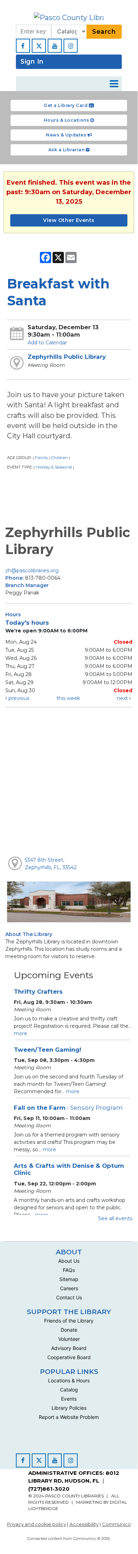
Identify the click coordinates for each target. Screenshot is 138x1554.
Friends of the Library (69, 1321)
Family (41, 457)
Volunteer (69, 1339)
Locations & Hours (69, 1380)
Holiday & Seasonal (54, 467)
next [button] (123, 698)
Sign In (32, 61)
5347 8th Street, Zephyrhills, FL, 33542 (51, 864)
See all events (115, 1218)
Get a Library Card (66, 105)
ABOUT (69, 1252)
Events (69, 1399)
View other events (69, 220)
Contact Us (69, 1297)
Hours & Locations (67, 120)
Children (59, 457)
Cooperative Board (69, 1357)
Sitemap (68, 1279)
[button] (114, 83)
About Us (68, 1261)
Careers (69, 1288)
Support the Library (69, 1311)
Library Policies (69, 1408)
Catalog (69, 1390)
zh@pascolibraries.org (32, 570)
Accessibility (84, 1524)
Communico (116, 1524)
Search (104, 31)
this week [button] (68, 698)
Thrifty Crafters (38, 991)
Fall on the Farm (68, 1107)
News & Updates (67, 135)
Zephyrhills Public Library (67, 356)
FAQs (69, 1270)
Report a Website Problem (69, 1417)
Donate (69, 1330)
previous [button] (18, 698)
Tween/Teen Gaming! (47, 1049)
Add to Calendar (47, 342)
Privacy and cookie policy (36, 1524)
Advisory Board (68, 1348)
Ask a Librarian (67, 149)
